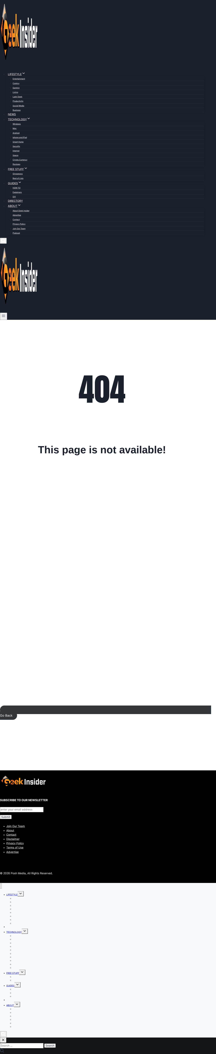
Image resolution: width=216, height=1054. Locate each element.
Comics (16, 83)
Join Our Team (19, 228)
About (10, 830)
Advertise (17, 215)
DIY (14, 196)
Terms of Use (14, 847)
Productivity (18, 101)
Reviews (16, 164)
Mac (15, 128)
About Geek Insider (21, 210)
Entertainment (19, 79)
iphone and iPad (20, 137)
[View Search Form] (3, 241)
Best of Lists (18, 178)
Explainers (17, 192)
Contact (16, 219)
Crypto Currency (20, 160)
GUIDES (10, 985)
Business (17, 110)
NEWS (12, 114)
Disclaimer (12, 839)
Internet (16, 151)
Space (15, 155)
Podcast (16, 233)
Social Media (18, 105)
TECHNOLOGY (14, 932)
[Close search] (3, 1040)
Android (16, 133)
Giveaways (18, 173)
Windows (17, 124)
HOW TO (16, 188)
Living (15, 92)
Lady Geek (17, 96)
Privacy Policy (19, 224)
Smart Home (18, 142)
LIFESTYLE (12, 894)
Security (16, 146)
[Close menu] (1, 886)
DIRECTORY (15, 200)
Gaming (16, 88)
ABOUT (10, 1005)
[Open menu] (3, 316)
